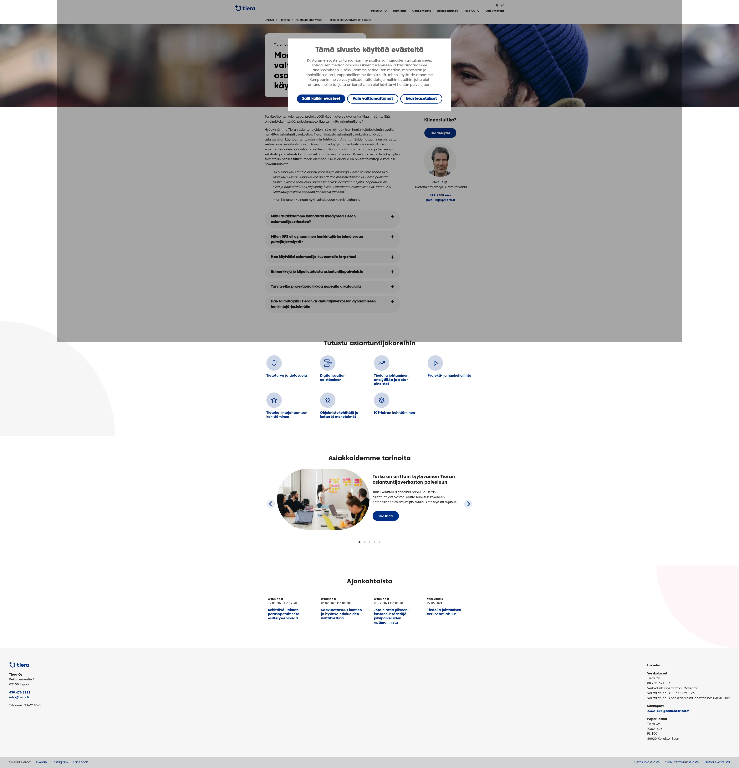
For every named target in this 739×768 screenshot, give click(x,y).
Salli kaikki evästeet (321, 99)
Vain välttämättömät (373, 99)
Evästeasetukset (421, 99)
